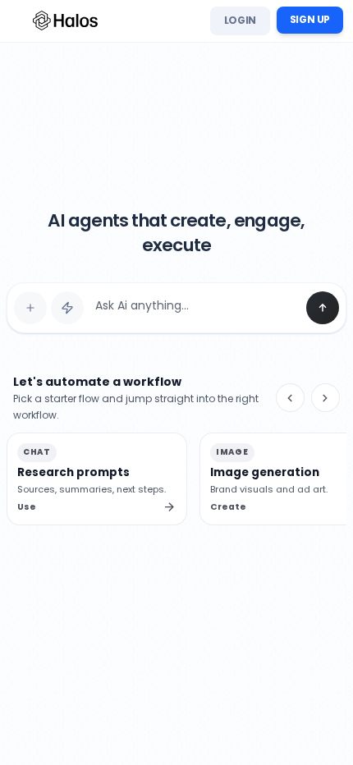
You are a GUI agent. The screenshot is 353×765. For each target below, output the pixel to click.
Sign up (310, 19)
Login (240, 20)
